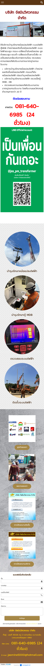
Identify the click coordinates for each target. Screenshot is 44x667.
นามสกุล (3, 585)
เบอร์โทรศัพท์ (5, 592)
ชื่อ (2, 578)
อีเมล (2, 599)
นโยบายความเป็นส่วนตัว (31, 624)
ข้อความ (3, 606)
